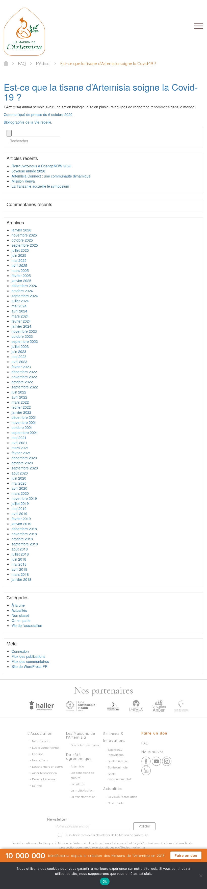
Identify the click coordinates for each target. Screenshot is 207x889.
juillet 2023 (20, 346)
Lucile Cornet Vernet (45, 747)
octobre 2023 (22, 336)
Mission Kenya (23, 181)
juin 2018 (19, 559)
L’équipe (37, 754)
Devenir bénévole (43, 779)
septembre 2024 (25, 295)
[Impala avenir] (136, 705)
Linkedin (146, 770)
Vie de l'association (27, 625)
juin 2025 (19, 255)
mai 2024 (19, 305)
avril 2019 (19, 513)
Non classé (20, 615)
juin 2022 (19, 391)
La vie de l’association (122, 797)
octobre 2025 (22, 240)
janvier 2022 (21, 412)
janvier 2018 (21, 579)
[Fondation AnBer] (158, 705)
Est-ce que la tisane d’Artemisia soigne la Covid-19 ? (101, 91)
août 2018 (20, 548)
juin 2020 (19, 478)
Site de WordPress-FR (29, 666)
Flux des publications (28, 656)
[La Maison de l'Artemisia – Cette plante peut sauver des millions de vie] (24, 31)
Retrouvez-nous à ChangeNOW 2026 (41, 165)
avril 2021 (19, 442)
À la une (18, 605)
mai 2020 (19, 483)
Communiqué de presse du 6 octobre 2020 (38, 114)
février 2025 (21, 275)
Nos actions (40, 760)
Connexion (20, 651)
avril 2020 (19, 488)
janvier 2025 (21, 280)
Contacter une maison (85, 745)
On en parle (21, 620)
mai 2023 (19, 356)
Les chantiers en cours (47, 766)
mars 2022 (20, 402)
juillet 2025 (20, 250)
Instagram (166, 761)
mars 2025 (20, 270)
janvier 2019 (21, 523)
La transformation (83, 797)
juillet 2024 (20, 300)
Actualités (19, 610)
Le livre (37, 785)
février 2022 (21, 407)
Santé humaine (118, 761)
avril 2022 (19, 397)
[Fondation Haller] (41, 705)
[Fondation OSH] (80, 705)
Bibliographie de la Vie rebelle (27, 122)
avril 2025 (19, 265)
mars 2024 (20, 316)
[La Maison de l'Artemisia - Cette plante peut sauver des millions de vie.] (6, 63)
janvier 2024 (21, 326)
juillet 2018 (20, 554)
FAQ (144, 743)
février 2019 (21, 518)
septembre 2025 (25, 245)
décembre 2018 (24, 528)
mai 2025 (19, 260)
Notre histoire (41, 741)
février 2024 (21, 321)
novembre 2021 (24, 422)
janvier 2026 (21, 229)
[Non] (200, 875)
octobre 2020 (22, 462)
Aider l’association (44, 773)
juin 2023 (19, 351)
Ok (104, 881)
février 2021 (21, 452)
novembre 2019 (24, 498)
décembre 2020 (24, 457)
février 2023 (21, 366)
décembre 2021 (24, 417)
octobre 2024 (22, 290)
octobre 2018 (22, 538)
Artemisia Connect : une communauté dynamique (51, 176)
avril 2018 (19, 569)
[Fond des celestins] (181, 705)
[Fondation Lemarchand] (113, 705)
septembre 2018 (25, 543)
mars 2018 (20, 574)
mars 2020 (20, 493)
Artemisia (77, 766)
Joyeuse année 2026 (28, 170)
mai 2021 (19, 437)
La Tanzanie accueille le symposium (40, 186)
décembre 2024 (24, 285)
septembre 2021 (25, 432)
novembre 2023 (24, 331)
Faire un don (154, 733)
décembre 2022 (24, 371)
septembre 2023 (25, 341)
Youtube (156, 761)
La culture (77, 784)
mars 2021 (20, 447)
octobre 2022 (22, 381)
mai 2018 (19, 564)
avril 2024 (19, 310)
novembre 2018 (24, 533)
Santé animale (117, 767)
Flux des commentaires (30, 661)
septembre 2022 (25, 386)
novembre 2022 (24, 376)
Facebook (146, 761)
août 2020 (20, 473)
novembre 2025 (24, 235)
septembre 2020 (25, 467)
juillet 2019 (20, 503)
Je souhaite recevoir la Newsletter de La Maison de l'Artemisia (106, 835)
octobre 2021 (22, 427)
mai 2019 (19, 508)
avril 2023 (19, 361)
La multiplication (82, 790)
